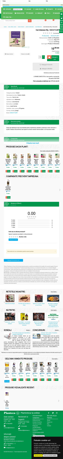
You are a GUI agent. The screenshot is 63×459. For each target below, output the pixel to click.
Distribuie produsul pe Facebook (51, 72)
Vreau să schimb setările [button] (50, 455)
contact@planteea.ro (9, 427)
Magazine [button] (57, 13)
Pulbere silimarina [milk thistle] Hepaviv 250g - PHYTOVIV (42, 371)
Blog (48, 424)
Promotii (50, 9)
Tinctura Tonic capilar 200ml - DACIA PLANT (15, 162)
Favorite (30, 13)
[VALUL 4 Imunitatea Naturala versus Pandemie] (39, 317)
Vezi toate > (55, 358)
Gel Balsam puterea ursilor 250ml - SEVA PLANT (34, 371)
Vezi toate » (54, 291)
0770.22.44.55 (55, 81)
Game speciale (39, 9)
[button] (5, 163)
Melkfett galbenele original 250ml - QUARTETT (7, 370)
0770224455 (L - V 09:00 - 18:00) (9, 444)
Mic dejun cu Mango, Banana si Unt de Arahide (53, 305)
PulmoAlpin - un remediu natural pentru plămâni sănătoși (24, 323)
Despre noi (49, 422)
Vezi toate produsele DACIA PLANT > (49, 151)
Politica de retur (36, 420)
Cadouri (59, 9)
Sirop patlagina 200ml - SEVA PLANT (21, 370)
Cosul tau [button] (8, 17)
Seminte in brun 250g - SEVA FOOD (28, 369)
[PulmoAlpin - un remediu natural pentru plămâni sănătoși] (24, 317)
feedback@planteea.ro (24, 430)
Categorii (8, 9)
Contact (49, 425)
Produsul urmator (25, 54)
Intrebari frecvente (37, 422)
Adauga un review (13, 239)
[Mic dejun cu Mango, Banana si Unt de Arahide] (53, 298)
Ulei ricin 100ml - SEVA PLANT (14, 369)
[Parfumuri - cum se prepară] (10, 317)
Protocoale (8, 13)
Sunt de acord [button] (38, 455)
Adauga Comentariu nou (13, 260)
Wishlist (39, 13)
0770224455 (9, 423)
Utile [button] (48, 13)
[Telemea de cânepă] (10, 298)
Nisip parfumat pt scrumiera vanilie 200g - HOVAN (8, 188)
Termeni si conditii (37, 424)
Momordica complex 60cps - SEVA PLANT (56, 370)
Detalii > (28, 330)
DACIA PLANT (14, 113)
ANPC (34, 434)
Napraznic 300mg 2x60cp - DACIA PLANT (36, 162)
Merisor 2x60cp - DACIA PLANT (43, 161)
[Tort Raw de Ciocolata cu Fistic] (24, 298)
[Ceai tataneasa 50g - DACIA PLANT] (17, 39)
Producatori (20, 13)
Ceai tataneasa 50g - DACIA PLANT (7, 403)
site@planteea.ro (10, 447)
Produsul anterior (9, 54)
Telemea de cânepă (10, 303)
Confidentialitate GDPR (38, 432)
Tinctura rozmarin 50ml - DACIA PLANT (50, 162)
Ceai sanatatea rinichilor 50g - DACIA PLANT (57, 162)
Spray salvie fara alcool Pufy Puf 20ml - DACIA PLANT (8, 162)
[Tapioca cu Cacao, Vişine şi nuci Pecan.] (39, 298)
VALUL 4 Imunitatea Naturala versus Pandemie (38, 323)
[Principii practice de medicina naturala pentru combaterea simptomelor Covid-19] (53, 317)
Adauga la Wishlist (46, 68)
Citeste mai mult (32, 143)
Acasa (48, 420)
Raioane (28, 9)
